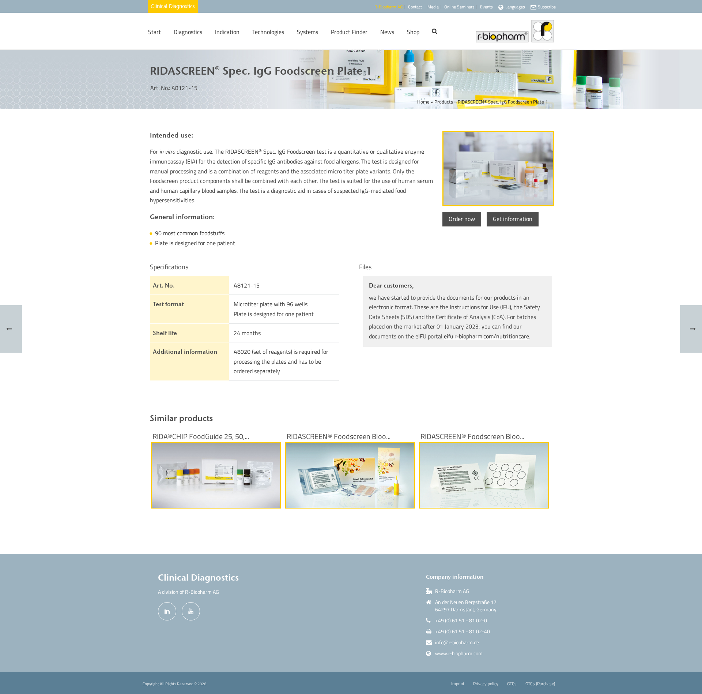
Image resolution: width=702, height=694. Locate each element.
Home (423, 101)
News (387, 31)
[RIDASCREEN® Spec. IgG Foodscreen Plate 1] (497, 168)
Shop (413, 31)
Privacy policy (485, 684)
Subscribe (547, 6)
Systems (307, 31)
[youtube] (191, 611)
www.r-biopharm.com (459, 653)
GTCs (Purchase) (540, 684)
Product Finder (349, 31)
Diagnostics (188, 31)
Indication (227, 31)
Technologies (268, 31)
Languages (515, 6)
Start (154, 31)
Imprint (457, 684)
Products (443, 101)
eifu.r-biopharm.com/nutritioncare (486, 336)
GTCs (512, 684)
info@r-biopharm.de (457, 642)
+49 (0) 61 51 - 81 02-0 (461, 620)
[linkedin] (167, 611)
